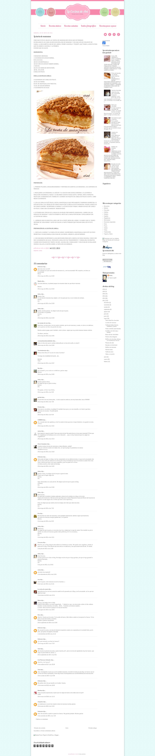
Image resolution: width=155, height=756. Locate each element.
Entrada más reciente (39, 728)
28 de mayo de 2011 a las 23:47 (46, 363)
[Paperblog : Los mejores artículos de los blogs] (107, 268)
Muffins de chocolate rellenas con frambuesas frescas (113, 339)
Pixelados (82, 754)
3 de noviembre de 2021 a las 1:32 (47, 716)
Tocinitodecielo (42, 350)
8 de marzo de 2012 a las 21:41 (46, 584)
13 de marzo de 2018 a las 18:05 (46, 685)
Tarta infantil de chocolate (112, 320)
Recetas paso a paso (107, 25)
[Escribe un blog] (54, 248)
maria (39, 570)
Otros (105, 224)
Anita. (39, 294)
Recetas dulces (55, 25)
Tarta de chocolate (116, 90)
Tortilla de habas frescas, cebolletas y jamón (111, 325)
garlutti (40, 397)
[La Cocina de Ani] (104, 44)
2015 (104, 291)
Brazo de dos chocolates (111, 334)
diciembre (106, 302)
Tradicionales (107, 232)
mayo (105, 318)
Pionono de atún (109, 342)
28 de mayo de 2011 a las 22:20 (46, 276)
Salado (106, 228)
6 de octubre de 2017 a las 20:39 (46, 664)
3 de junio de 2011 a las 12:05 (45, 548)
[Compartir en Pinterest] (59, 248)
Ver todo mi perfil (112, 278)
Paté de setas (109, 349)
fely (39, 368)
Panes (105, 226)
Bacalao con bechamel (111, 345)
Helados (106, 214)
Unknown (40, 266)
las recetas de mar (43, 323)
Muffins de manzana (110, 347)
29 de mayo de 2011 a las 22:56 (46, 487)
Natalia (39, 281)
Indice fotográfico (88, 25)
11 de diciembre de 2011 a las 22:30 (47, 574)
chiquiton (40, 701)
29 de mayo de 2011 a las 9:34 (46, 414)
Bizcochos (106, 206)
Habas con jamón (109, 354)
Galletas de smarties (114, 147)
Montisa (40, 690)
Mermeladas (107, 220)
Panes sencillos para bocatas (113, 328)
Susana (40, 407)
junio (105, 316)
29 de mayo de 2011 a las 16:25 (46, 466)
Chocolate (106, 210)
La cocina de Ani (108, 250)
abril (105, 357)
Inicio (43, 25)
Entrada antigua (93, 728)
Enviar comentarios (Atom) (48, 730)
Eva (39, 513)
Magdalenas (107, 218)
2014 (104, 293)
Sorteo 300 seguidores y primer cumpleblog (116, 57)
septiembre (107, 309)
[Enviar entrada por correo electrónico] (50, 248)
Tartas (40, 250)
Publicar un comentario (42, 719)
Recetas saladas (71, 25)
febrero (106, 361)
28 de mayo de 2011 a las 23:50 (46, 374)
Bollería (106, 208)
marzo (106, 359)
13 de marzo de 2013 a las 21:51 (46, 595)
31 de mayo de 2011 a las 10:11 (46, 537)
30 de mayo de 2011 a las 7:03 (46, 508)
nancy (39, 431)
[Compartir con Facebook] (57, 248)
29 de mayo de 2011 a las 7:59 (46, 401)
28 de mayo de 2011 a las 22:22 (46, 289)
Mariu (39, 600)
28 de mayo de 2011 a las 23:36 (46, 345)
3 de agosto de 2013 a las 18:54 (46, 609)
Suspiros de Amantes (114, 133)
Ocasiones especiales (109, 222)
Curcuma (40, 542)
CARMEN (40, 420)
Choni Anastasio (42, 444)
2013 (104, 296)
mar (39, 579)
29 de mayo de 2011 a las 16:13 (46, 438)
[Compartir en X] (56, 248)
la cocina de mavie (43, 589)
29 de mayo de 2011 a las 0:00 (46, 392)
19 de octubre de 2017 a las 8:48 (46, 675)
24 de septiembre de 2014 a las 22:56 (47, 622)
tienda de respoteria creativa (63, 630)
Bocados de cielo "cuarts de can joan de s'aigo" (115, 165)
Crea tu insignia (106, 45)
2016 (104, 289)
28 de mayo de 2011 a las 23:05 (46, 335)
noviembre (107, 305)
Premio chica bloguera (111, 336)
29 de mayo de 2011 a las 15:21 (46, 426)
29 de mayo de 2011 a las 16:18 (46, 451)
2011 (104, 300)
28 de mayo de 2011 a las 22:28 (46, 303)
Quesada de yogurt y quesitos (116, 118)
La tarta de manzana (110, 322)
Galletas (106, 212)
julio (105, 314)
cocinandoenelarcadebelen (45, 341)
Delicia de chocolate (113, 105)
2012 (104, 298)
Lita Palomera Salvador (44, 660)
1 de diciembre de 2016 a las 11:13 (47, 634)
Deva (39, 615)
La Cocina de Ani (77, 11)
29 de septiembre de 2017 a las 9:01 (47, 654)
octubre (106, 307)
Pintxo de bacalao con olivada (116, 74)
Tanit (39, 648)
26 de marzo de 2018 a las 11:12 (46, 696)
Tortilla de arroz (109, 352)
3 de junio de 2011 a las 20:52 (45, 564)
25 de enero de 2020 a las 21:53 (46, 706)
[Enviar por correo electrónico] (52, 248)
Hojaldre (106, 216)
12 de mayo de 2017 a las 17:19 (46, 643)
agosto (106, 311)
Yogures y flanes (108, 234)
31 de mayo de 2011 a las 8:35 (46, 521)
